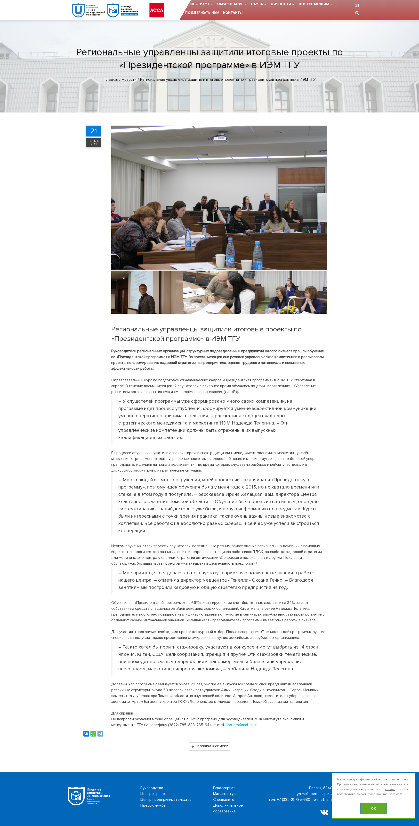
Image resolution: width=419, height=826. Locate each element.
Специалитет (224, 799)
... (185, 4)
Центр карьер (152, 793)
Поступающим (314, 4)
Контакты (233, 13)
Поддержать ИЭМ (202, 13)
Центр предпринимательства (166, 799)
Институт (199, 4)
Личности (281, 4)
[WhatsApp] (93, 734)
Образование (230, 4)
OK (373, 808)
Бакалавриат (224, 788)
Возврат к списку (212, 746)
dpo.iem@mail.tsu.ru (242, 724)
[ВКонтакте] (86, 734)
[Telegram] (100, 734)
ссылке (390, 789)
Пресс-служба (153, 805)
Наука (257, 4)
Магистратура (225, 793)
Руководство (151, 788)
